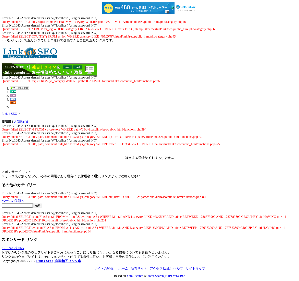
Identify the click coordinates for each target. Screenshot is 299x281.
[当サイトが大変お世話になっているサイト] (13, 99)
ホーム (123, 268)
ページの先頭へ (13, 200)
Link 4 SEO (9, 113)
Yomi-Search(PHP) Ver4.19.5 (166, 276)
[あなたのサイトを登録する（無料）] (19, 88)
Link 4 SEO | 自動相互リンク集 (58, 261)
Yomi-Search (135, 276)
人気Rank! (21, 121)
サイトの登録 (103, 268)
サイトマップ (195, 268)
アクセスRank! (160, 268)
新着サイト (139, 268)
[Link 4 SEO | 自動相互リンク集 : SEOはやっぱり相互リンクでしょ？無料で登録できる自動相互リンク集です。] (30, 57)
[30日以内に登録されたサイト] (13, 92)
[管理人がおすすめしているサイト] (13, 103)
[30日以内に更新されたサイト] (13, 95)
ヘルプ (178, 268)
